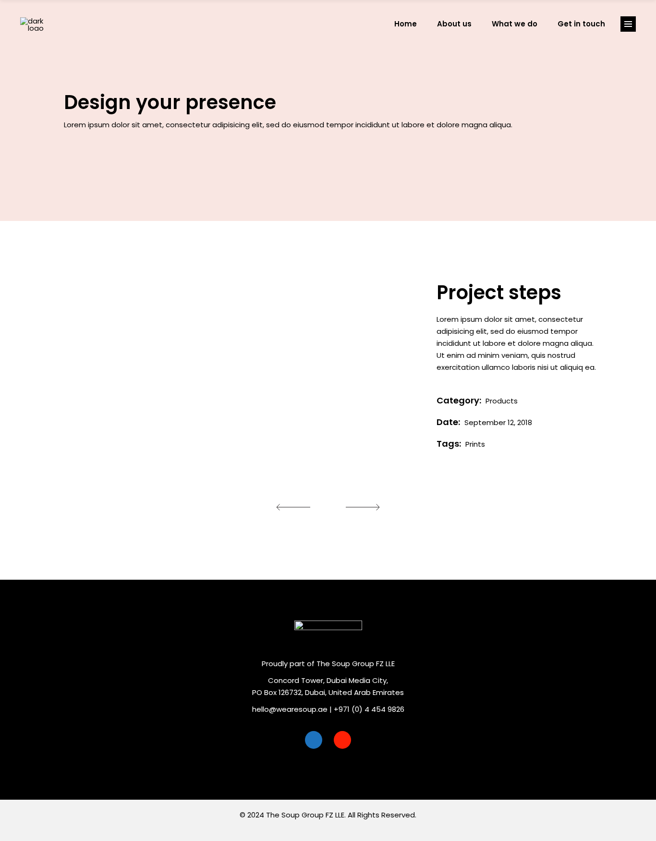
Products (502, 401)
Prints (475, 444)
